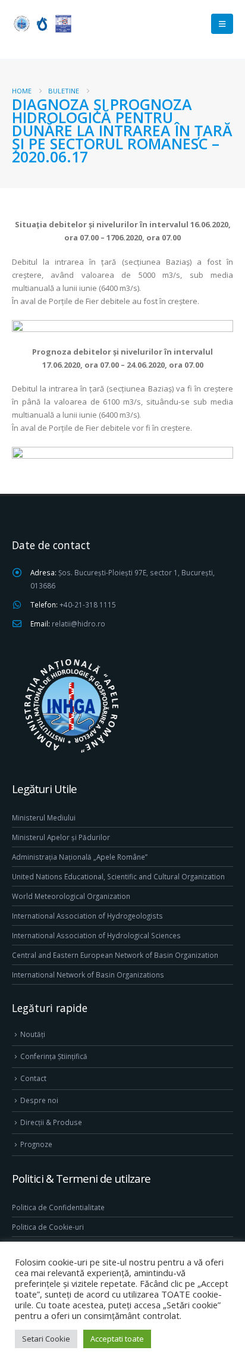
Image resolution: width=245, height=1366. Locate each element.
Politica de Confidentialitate (58, 1207)
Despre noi (39, 1100)
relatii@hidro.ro (78, 623)
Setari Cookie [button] (46, 1338)
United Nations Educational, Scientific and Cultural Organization (118, 876)
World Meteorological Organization (71, 896)
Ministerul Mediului (44, 817)
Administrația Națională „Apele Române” (79, 856)
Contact (33, 1078)
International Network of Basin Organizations (88, 974)
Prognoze (36, 1144)
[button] (222, 24)
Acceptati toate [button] (117, 1338)
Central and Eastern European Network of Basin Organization (115, 955)
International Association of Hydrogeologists (87, 915)
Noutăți (32, 1034)
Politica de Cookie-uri (48, 1227)
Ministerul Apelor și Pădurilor (61, 837)
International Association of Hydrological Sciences (96, 935)
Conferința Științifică (53, 1056)
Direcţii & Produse (51, 1122)
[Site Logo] (41, 23)
